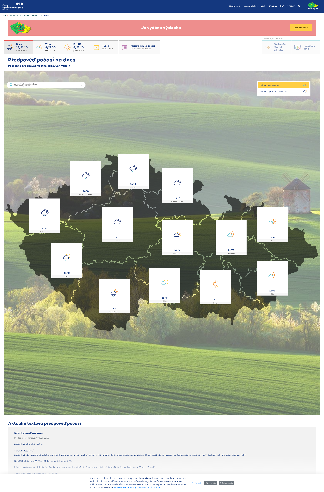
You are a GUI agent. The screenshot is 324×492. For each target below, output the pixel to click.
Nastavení (196, 483)
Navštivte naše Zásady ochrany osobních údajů (137, 487)
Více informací (301, 27)
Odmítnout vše (226, 483)
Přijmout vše (210, 483)
